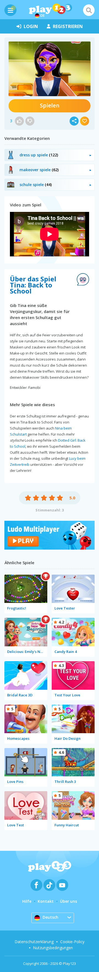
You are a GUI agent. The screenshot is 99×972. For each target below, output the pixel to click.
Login (31, 26)
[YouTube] (62, 885)
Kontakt (46, 901)
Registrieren (68, 26)
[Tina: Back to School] (49, 68)
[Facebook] (36, 885)
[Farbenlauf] (49, 548)
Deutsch (50, 917)
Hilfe (26, 901)
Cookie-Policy (72, 941)
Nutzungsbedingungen (53, 947)
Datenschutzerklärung (34, 941)
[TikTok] (49, 885)
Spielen (49, 105)
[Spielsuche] (89, 10)
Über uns (68, 901)
